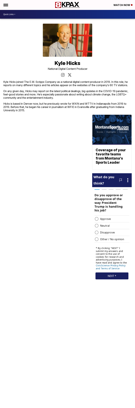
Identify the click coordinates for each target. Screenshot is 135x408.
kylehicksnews (70, 75)
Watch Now (122, 5)
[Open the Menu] (5, 5)
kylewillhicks (63, 75)
